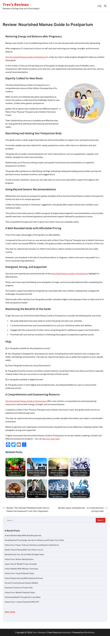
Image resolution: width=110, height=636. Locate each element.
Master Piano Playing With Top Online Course (24, 550)
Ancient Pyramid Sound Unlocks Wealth (21, 583)
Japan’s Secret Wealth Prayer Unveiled (21, 564)
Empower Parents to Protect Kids (19, 588)
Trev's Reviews (16, 4)
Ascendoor (66, 632)
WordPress (89, 632)
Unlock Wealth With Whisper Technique (21, 569)
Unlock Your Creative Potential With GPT (22, 602)
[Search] (105, 6)
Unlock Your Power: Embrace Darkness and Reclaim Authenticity (32, 545)
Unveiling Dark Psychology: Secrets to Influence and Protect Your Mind (34, 540)
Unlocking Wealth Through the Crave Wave (23, 597)
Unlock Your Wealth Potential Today (20, 592)
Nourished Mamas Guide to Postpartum (69, 273)
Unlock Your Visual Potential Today (19, 573)
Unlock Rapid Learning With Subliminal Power (24, 578)
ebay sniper (10, 611)
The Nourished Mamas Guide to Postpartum (25, 57)
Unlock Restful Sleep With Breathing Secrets (23, 535)
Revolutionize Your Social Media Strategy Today (24, 554)
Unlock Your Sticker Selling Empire (19, 559)
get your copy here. (51, 438)
